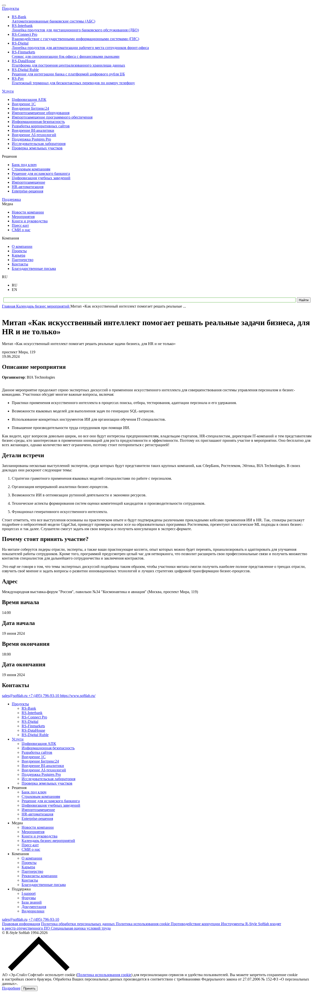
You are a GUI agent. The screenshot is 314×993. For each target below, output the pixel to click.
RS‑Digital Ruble (35, 735)
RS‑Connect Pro (34, 717)
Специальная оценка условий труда (81, 928)
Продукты (10, 8)
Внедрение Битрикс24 (40, 761)
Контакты (30, 880)
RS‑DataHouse (33, 730)
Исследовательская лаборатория (48, 779)
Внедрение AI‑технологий (44, 770)
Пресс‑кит (30, 845)
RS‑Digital (30, 721)
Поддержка (11, 199)
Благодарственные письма (44, 885)
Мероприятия (33, 832)
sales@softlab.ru (15, 696)
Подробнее (11, 988)
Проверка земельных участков (47, 783)
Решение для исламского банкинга (51, 801)
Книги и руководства (39, 836)
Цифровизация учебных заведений (51, 805)
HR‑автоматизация (37, 814)
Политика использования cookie (143, 924)
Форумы (29, 898)
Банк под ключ (34, 792)
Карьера (28, 867)
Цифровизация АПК (39, 744)
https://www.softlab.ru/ (77, 696)
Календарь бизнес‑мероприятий (48, 840)
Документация (34, 907)
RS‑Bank (29, 708)
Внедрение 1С (34, 757)
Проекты (29, 863)
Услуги (8, 91)
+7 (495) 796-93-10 (44, 696)
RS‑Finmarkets (33, 726)
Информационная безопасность (48, 748)
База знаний (32, 902)
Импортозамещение (38, 810)
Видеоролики (33, 911)
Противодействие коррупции (196, 924)
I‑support (29, 893)
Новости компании (38, 827)
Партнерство (32, 871)
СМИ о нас (31, 849)
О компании (32, 858)
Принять (29, 988)
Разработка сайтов (37, 752)
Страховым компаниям (41, 796)
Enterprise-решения (37, 818)
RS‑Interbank (32, 713)
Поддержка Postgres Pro (41, 774)
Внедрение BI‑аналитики (43, 766)
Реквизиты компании (39, 876)
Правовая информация (21, 924)
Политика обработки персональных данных (78, 924)
